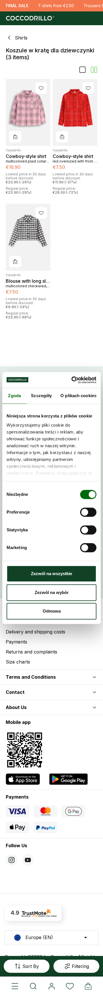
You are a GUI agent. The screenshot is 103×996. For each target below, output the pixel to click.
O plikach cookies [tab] (78, 395)
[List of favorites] (70, 986)
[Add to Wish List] (41, 88)
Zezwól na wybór (52, 592)
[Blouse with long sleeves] (28, 237)
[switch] (88, 512)
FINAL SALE (17, 5)
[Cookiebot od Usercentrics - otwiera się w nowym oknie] (72, 380)
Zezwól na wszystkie (51, 573)
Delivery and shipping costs (35, 632)
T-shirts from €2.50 (56, 5)
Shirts (21, 38)
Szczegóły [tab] (41, 395)
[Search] (33, 986)
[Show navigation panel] (15, 986)
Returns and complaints (31, 652)
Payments (16, 642)
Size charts (18, 662)
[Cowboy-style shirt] (28, 112)
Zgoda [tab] (14, 395)
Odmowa (52, 611)
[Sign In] (51, 986)
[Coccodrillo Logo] (29, 18)
